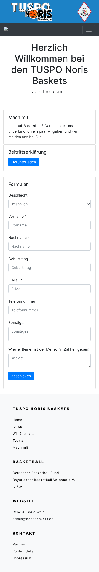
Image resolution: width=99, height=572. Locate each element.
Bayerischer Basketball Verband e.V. (44, 480)
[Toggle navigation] (88, 29)
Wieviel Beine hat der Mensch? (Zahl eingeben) (49, 349)
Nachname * (19, 237)
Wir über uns (23, 433)
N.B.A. (18, 487)
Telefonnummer (21, 301)
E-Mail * (15, 280)
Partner (19, 544)
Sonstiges (16, 322)
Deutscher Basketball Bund (36, 473)
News (17, 427)
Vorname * (17, 216)
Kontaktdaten (24, 551)
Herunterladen (23, 162)
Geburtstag (18, 258)
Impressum (22, 558)
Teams (18, 440)
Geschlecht (18, 195)
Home (17, 420)
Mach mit (20, 447)
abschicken (21, 376)
